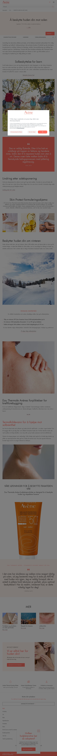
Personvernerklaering (20, 128)
